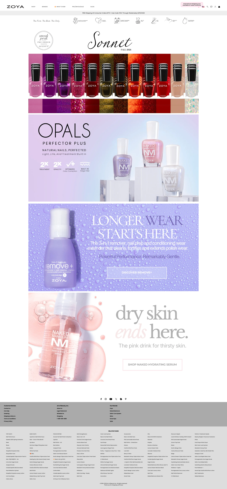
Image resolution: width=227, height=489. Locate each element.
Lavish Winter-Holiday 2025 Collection (181, 436)
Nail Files (150, 473)
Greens (126, 445)
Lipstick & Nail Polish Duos (37, 436)
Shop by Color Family (83, 445)
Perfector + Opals (176, 467)
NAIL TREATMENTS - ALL (12, 459)
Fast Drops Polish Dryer (201, 442)
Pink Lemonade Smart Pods (131, 439)
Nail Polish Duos (10, 436)
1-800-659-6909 (62, 418)
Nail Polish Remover (176, 473)
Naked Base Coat (128, 473)
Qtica (111, 416)
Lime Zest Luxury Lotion (154, 470)
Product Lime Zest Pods (83, 450)
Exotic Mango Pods (176, 448)
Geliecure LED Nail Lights (107, 470)
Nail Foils (79, 476)
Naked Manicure (115, 411)
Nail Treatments (199, 473)
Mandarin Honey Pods (201, 448)
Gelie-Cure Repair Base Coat (202, 456)
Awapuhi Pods (57, 448)
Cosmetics (103, 476)
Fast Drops (103, 442)
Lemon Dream (81, 462)
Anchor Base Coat (82, 442)
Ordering (6, 413)
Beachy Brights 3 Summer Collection (205, 436)
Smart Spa (113, 418)
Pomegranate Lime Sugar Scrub (203, 459)
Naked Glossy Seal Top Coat (37, 476)
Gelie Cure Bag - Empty (83, 473)
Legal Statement (62, 411)
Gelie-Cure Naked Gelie (201, 462)
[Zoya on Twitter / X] (116, 399)
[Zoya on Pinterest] (126, 399)
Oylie (111, 421)
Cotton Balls (56, 470)
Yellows (8, 448)
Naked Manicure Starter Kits (155, 476)
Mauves (150, 453)
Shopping (60, 416)
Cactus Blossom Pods (177, 450)
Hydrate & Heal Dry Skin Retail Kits (204, 450)
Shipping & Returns (9, 416)
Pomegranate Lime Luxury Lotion (180, 470)
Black (172, 445)
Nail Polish (33, 470)
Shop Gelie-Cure (10, 453)
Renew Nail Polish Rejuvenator (108, 445)
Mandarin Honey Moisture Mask (85, 467)
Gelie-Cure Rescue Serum (60, 453)
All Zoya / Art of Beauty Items (61, 478)
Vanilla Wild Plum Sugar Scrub (132, 459)
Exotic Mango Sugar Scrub (37, 462)
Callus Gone (9, 478)
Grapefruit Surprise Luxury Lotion (15, 473)
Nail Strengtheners (82, 434)
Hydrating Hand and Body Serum (180, 462)
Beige (172, 453)
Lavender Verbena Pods (154, 450)
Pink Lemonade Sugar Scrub (178, 439)
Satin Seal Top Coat (58, 476)
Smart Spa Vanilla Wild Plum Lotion (204, 470)
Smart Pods (127, 476)
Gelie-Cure (33, 478)
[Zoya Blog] (121, 399)
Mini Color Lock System (201, 445)
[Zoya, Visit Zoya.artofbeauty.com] (15, 6)
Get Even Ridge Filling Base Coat (38, 445)
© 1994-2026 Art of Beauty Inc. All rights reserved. (113, 484)
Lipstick (55, 439)
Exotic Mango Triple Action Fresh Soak (63, 456)
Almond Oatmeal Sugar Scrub (108, 464)
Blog (92, 6)
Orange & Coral (199, 453)
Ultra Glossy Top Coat (106, 473)
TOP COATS (9, 434)
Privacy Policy (8, 421)
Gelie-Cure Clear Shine (177, 464)
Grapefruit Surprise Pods (12, 450)
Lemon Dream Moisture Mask (156, 467)
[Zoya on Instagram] (105, 399)
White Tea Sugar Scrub (106, 462)
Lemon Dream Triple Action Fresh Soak (181, 456)
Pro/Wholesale (78, 6)
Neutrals (150, 439)
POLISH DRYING (57, 434)
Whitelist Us (60, 413)
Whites (102, 453)
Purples (150, 442)
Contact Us (7, 408)
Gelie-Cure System (115, 413)
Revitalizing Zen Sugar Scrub (61, 464)
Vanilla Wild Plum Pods (130, 448)
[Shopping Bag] (219, 7)
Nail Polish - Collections (130, 442)
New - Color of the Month (36, 439)
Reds (7, 442)
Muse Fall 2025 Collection (155, 436)
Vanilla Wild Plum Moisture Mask (39, 467)
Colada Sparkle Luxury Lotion (61, 473)
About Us (59, 408)
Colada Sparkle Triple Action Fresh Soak (16, 456)
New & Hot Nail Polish (106, 436)
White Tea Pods (34, 450)
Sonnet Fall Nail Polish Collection (62, 436)
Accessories (127, 434)
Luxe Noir (126, 450)
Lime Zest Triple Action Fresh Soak (86, 456)
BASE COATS (33, 434)
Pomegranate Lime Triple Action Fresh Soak (110, 456)
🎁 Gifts (32, 453)
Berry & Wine (127, 453)
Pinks (196, 439)
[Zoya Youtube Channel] (110, 399)
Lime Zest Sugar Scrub (12, 462)
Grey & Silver (80, 453)
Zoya (111, 408)
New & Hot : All (81, 436)
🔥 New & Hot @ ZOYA (59, 459)
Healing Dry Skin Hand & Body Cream (40, 459)
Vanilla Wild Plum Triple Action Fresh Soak (40, 456)
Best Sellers (56, 445)
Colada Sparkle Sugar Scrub (155, 459)
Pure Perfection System (12, 470)
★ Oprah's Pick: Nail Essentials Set (133, 462)
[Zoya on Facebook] (101, 399)
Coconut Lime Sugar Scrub (84, 439)
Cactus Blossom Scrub (36, 464)
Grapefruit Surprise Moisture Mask (133, 467)
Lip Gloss (32, 442)
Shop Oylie (80, 459)
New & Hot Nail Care (129, 436)
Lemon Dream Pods (153, 448)
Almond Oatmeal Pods (83, 448)
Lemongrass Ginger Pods (107, 448)
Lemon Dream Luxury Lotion (37, 473)
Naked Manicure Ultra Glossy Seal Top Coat (158, 464)
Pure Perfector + (199, 467)
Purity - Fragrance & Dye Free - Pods (110, 450)
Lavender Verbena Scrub (130, 464)
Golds (31, 448)
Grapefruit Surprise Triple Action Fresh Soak (158, 456)
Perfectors (79, 470)
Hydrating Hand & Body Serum (203, 464)
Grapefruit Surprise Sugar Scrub (61, 462)
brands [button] (45, 6)
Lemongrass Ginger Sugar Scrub (85, 464)
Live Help (6, 411)
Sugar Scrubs (151, 462)
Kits (149, 434)
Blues (7, 445)
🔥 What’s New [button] (60, 6)
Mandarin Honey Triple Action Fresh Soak (134, 456)
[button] (203, 7)
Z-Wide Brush (104, 459)
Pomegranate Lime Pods (60, 450)
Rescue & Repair (175, 434)
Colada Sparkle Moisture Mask (14, 467)
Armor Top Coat (175, 442)
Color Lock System (105, 434)
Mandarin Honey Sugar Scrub (179, 459)
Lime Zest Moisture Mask (60, 467)
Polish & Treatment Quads (202, 434)
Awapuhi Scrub (10, 464)
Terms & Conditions (10, 418)
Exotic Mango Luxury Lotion (131, 470)
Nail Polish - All (57, 442)
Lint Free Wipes (10, 476)
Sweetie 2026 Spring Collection (14, 439)
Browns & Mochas (152, 445)
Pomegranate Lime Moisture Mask (109, 467)
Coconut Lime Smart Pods (107, 439)
